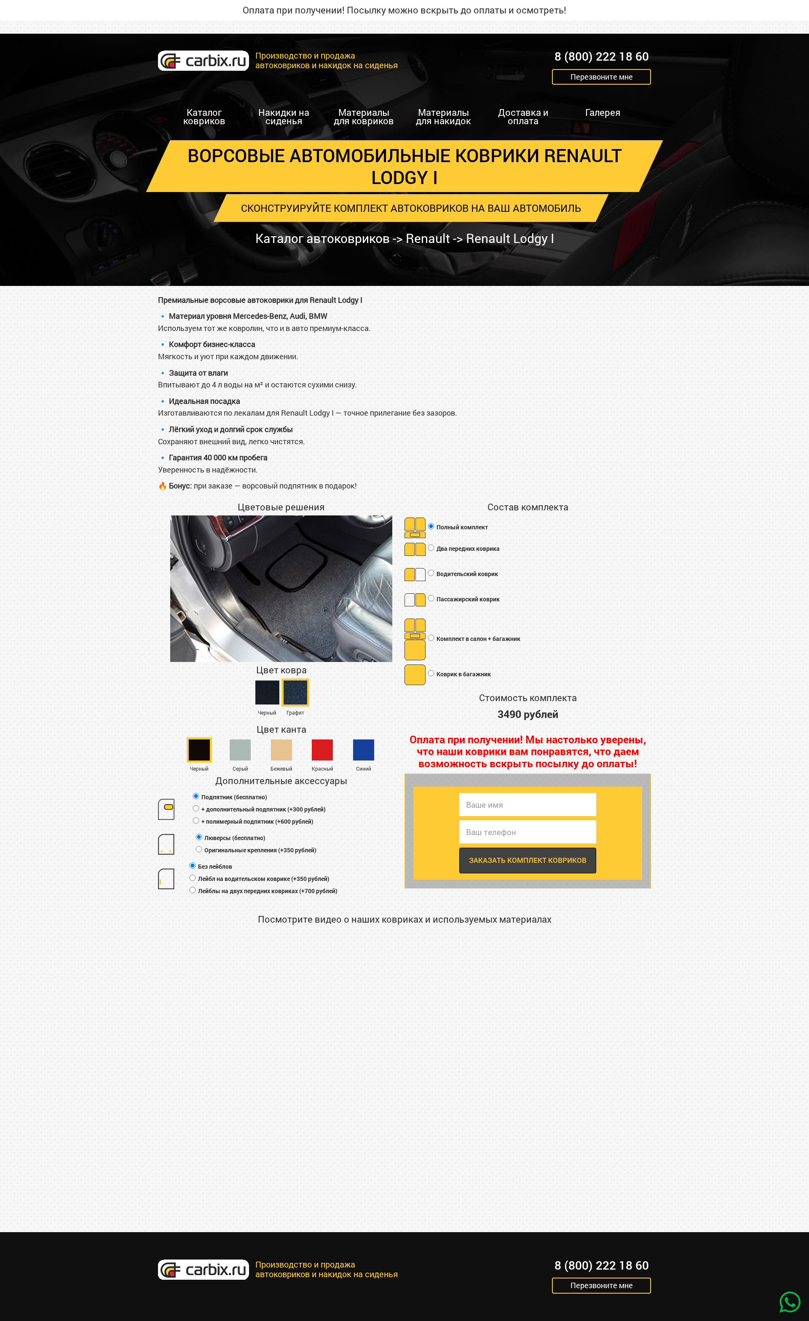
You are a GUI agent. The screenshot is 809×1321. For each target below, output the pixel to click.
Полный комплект (461, 527)
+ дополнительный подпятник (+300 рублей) (263, 809)
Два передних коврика (467, 548)
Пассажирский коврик (467, 599)
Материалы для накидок (443, 116)
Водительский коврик (466, 574)
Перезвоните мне (602, 77)
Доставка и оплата (523, 116)
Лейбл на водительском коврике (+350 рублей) (263, 879)
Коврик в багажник (463, 674)
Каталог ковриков (204, 116)
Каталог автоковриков (322, 238)
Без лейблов (214, 866)
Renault (428, 238)
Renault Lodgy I (510, 238)
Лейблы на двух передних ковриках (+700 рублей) (267, 891)
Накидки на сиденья (283, 116)
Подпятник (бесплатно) (233, 797)
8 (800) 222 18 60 (602, 57)
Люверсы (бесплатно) (234, 838)
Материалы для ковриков (364, 116)
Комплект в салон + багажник (477, 639)
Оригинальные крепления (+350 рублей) (259, 850)
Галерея (603, 112)
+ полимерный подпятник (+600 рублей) (256, 821)
